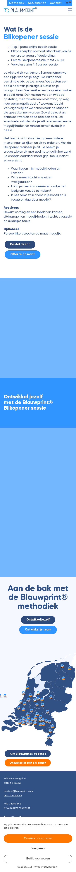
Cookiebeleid (24, 867)
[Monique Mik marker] (48, 737)
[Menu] (70, 11)
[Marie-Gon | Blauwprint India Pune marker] (5, 695)
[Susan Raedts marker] (47, 711)
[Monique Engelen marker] (53, 726)
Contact (56, 3)
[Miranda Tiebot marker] (51, 697)
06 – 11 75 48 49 (13, 796)
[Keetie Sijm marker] (23, 693)
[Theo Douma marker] (19, 707)
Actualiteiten (37, 3)
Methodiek (16, 3)
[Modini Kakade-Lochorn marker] (38, 699)
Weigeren (38, 848)
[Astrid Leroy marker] (31, 711)
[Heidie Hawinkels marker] (50, 731)
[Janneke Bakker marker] (42, 705)
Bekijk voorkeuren (38, 858)
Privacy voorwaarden (45, 867)
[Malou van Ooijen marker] (38, 693)
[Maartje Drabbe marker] (24, 703)
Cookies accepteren (38, 838)
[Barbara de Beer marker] (35, 717)
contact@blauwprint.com (18, 791)
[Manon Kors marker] (27, 687)
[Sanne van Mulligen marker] (63, 678)
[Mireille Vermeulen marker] (28, 722)
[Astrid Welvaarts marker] (40, 724)
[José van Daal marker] (37, 704)
